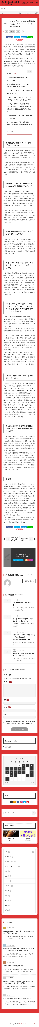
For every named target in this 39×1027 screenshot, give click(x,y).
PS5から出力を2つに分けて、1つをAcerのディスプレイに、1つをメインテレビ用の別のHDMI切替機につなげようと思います (19, 107)
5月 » (32, 782)
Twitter (17, 37)
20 (11, 775)
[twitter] (24, 802)
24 (27, 775)
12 (7, 772)
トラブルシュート (13, 866)
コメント (6, 682)
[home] (11, 802)
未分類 (8, 900)
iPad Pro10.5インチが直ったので (14, 539)
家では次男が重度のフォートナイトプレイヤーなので (19, 79)
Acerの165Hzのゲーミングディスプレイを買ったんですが (19, 92)
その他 (8, 876)
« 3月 (6, 782)
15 (19, 772)
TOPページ (6, 13)
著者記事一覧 (28, 581)
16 (23, 772)
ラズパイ (8, 886)
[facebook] (17, 802)
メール (6, 707)
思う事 (8, 890)
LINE (31, 37)
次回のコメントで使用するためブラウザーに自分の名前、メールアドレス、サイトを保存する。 (20, 722)
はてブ (24, 37)
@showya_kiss (29, 51)
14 (15, 772)
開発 (7, 905)
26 (7, 779)
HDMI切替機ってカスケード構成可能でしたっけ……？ (19, 117)
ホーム (3, 8)
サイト (5, 714)
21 (15, 775)
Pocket (20, 39)
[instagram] (21, 802)
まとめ (10, 131)
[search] (33, 813)
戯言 (18, 31)
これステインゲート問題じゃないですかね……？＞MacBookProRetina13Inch (24, 637)
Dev (12, 13)
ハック (8, 881)
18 (31, 772)
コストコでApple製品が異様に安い (13, 966)
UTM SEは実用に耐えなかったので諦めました (17, 998)
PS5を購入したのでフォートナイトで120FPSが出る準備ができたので (19, 86)
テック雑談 (18, 13)
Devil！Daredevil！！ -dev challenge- (17, 3)
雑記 (7, 910)
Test (7, 871)
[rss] (14, 802)
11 (31, 768)
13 (11, 772)
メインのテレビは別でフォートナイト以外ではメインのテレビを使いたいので (19, 99)
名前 (5, 700)
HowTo (10, 856)
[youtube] (27, 802)
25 (31, 775)
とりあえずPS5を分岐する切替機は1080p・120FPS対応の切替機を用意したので (19, 124)
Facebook (10, 37)
